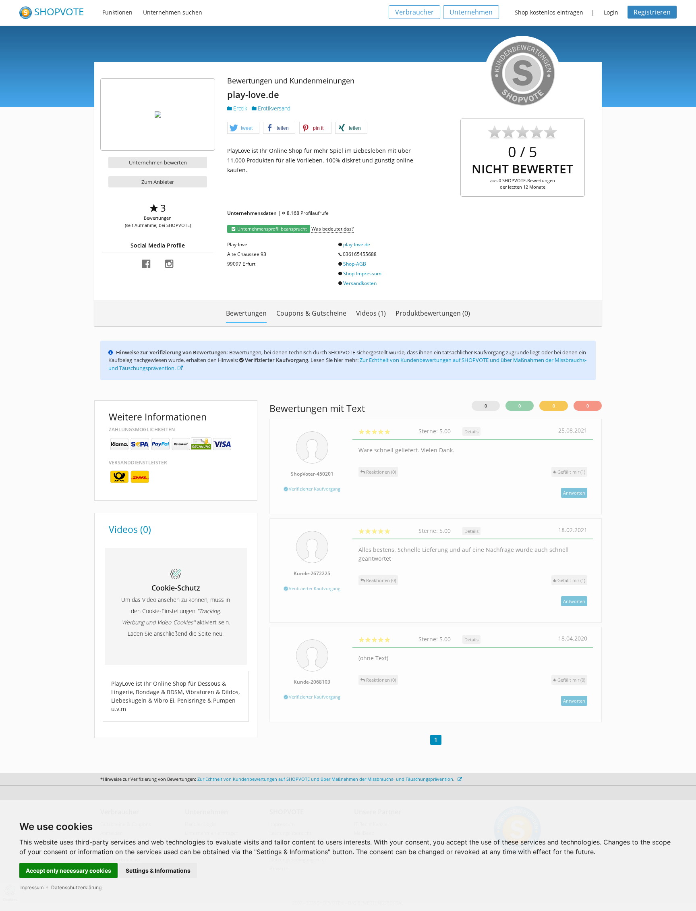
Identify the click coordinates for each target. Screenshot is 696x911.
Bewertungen (246, 313)
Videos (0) (130, 529)
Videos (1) (371, 313)
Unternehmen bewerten (158, 162)
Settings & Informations (158, 870)
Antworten (574, 493)
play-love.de (356, 244)
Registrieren (652, 12)
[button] (243, 128)
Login (611, 12)
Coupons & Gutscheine (311, 313)
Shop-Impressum (362, 273)
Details (471, 431)
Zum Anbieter (157, 181)
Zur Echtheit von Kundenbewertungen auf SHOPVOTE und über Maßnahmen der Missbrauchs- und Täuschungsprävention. (326, 779)
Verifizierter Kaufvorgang (314, 489)
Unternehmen (471, 12)
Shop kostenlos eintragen (549, 12)
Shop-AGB (354, 263)
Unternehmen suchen (172, 12)
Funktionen (117, 12)
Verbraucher (414, 12)
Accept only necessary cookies (68, 870)
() (571, 472)
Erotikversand (273, 108)
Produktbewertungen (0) (433, 313)
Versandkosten (360, 283)
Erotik (240, 108)
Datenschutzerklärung (76, 887)
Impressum (31, 887)
